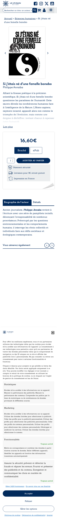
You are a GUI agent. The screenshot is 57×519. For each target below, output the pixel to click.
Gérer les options (28, 508)
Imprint (50, 515)
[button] (52, 332)
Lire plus (8, 126)
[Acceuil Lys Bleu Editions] (12, 3)
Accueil (8, 18)
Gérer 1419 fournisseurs (15, 486)
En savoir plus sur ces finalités (38, 486)
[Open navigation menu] (50, 10)
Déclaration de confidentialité (33, 515)
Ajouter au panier (33, 160)
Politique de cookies (12, 515)
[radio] (21, 150)
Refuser (28, 501)
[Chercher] (34, 10)
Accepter (28, 493)
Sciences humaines (25, 18)
